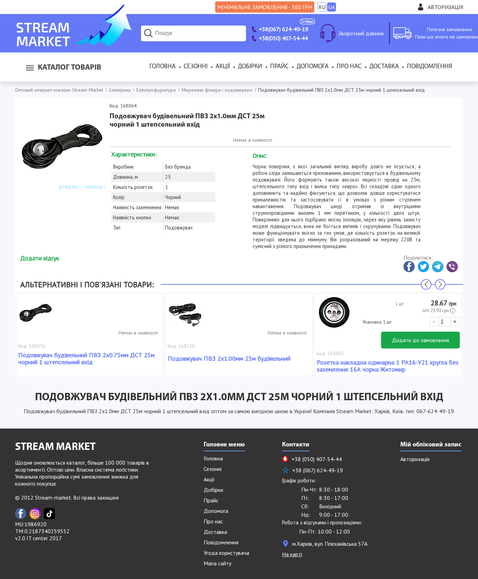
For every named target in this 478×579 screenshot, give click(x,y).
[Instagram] (35, 513)
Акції (223, 67)
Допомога (313, 67)
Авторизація (445, 6)
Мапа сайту (217, 563)
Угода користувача (226, 552)
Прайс (279, 67)
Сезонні (196, 67)
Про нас (349, 67)
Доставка (384, 67)
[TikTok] (49, 513)
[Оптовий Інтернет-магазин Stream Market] (73, 44)
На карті (292, 554)
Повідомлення (429, 67)
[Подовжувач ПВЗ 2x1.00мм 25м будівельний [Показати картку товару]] (185, 316)
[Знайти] (148, 33)
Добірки (250, 67)
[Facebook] (20, 513)
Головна (162, 67)
